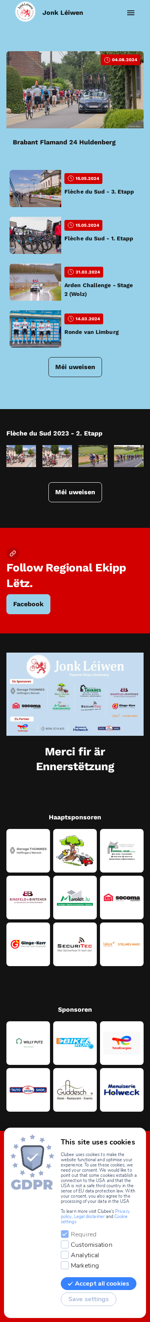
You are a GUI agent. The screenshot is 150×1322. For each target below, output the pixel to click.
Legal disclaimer (89, 1217)
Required (83, 1234)
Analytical (85, 1255)
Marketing (85, 1266)
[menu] (130, 12)
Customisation (91, 1245)
